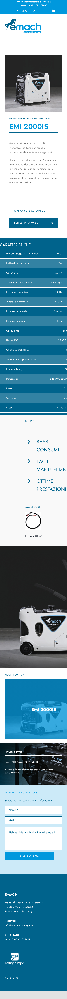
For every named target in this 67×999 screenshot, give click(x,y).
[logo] (23, 19)
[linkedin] (53, 10)
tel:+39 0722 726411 (17, 939)
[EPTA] (14, 952)
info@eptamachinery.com (19, 925)
